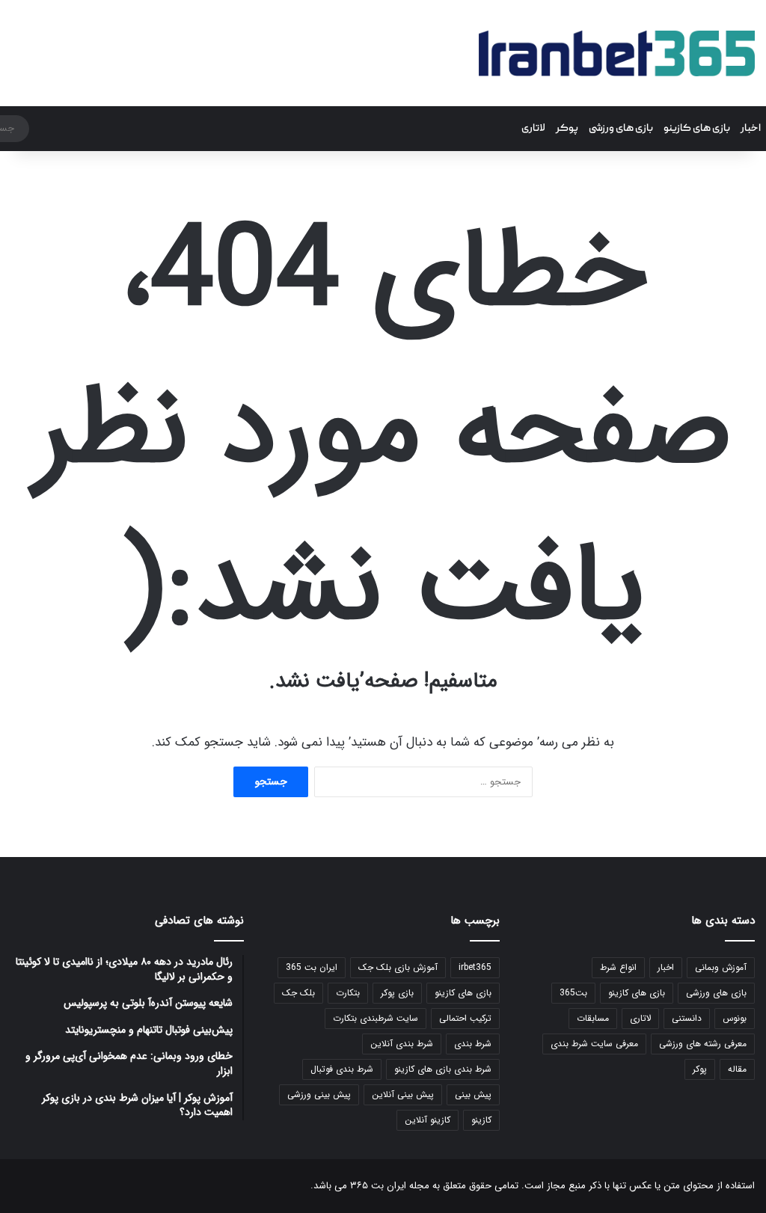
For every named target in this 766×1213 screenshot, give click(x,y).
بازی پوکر (397, 993)
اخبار (751, 128)
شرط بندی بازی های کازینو (442, 1069)
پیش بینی (473, 1094)
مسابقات (593, 1018)
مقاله (737, 1069)
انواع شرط (618, 967)
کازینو (481, 1120)
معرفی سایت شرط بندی (594, 1044)
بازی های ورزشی (621, 128)
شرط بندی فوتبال (341, 1069)
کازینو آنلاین (427, 1120)
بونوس (735, 1018)
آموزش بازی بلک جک (398, 967)
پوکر (567, 128)
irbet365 (475, 967)
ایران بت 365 (311, 967)
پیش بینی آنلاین (403, 1094)
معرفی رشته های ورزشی (703, 1044)
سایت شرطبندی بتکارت (375, 1018)
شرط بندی (472, 1044)
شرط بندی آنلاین (401, 1044)
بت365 (573, 993)
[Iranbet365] (617, 53)
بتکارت (348, 993)
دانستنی (687, 1018)
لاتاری (533, 128)
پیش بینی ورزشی (319, 1094)
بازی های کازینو (697, 128)
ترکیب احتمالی (465, 1018)
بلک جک (298, 993)
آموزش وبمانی (721, 967)
